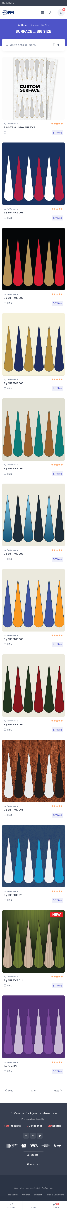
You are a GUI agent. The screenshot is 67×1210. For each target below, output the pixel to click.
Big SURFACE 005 (13, 554)
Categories (32, 1154)
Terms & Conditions (55, 1195)
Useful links (8, 3)
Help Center (12, 1195)
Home (24, 25)
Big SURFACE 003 (13, 383)
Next (56, 1090)
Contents (32, 1164)
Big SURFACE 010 (13, 810)
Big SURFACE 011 (13, 895)
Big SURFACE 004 (13, 468)
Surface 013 (10, 1066)
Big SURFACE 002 (13, 298)
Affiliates (26, 1195)
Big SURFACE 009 (13, 724)
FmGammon (12, 124)
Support (38, 1195)
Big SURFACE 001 (13, 212)
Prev (10, 1090)
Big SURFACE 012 (13, 980)
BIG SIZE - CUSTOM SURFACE (19, 127)
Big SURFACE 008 (13, 639)
